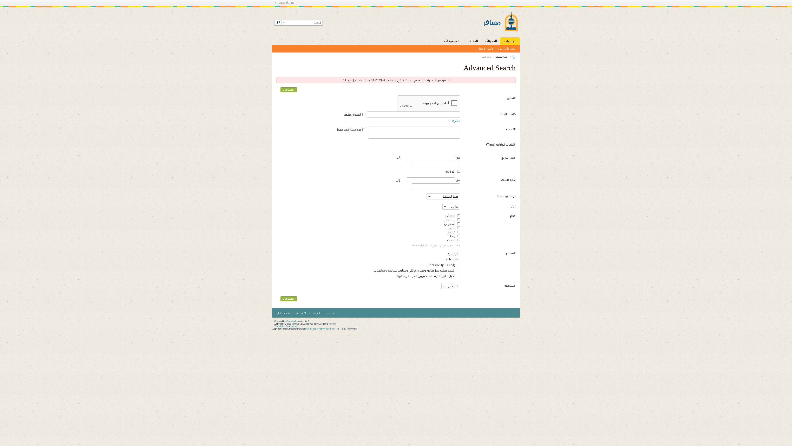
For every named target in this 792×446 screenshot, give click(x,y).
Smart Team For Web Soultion (320, 328)
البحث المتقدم (502, 57)
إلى (398, 180)
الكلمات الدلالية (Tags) (501, 144)
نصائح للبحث (454, 121)
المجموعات (452, 41)
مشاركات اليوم (507, 48)
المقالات (472, 41)
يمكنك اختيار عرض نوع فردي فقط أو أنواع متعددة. (436, 245)
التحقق (511, 98)
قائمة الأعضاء (485, 48)
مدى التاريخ (508, 157)
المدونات (491, 41)
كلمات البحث (508, 114)
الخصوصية (301, 313)
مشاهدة (510, 285)
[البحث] (278, 23)
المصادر (511, 253)
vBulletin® (291, 321)
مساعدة (331, 313)
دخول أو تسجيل (286, 2)
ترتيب (512, 206)
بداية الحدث (508, 179)
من (457, 157)
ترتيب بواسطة (506, 196)
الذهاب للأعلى (283, 313)
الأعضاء (511, 129)
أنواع (512, 215)
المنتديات (510, 41)
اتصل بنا (317, 313)
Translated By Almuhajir (286, 326)
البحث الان (288, 89)
